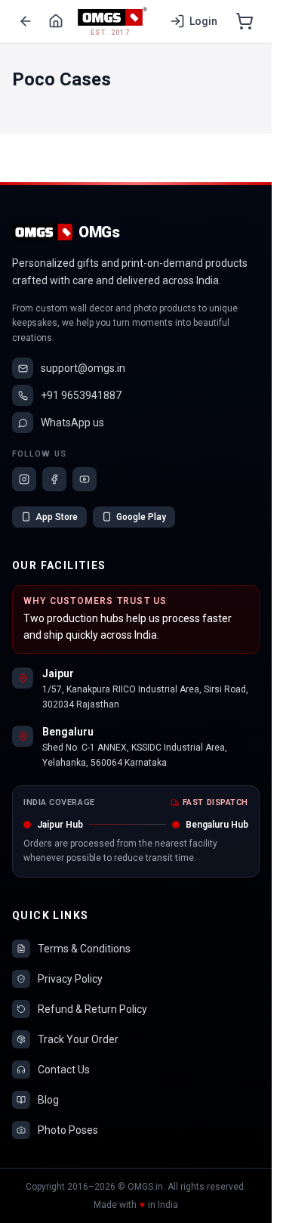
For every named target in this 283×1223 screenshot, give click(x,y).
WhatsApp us (72, 422)
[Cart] (244, 21)
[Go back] (25, 21)
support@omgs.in (83, 368)
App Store (56, 517)
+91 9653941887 (81, 395)
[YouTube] (84, 479)
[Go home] (55, 21)
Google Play (141, 517)
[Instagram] (24, 479)
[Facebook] (54, 479)
